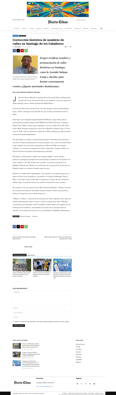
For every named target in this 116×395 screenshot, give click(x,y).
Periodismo (34, 216)
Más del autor (31, 255)
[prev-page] (14, 281)
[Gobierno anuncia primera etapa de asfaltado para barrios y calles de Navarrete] (42, 265)
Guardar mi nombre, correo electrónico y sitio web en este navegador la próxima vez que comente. (41, 321)
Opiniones (19, 33)
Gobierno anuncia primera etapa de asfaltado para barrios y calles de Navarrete (41, 274)
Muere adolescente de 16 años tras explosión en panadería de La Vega (58, 238)
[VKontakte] (94, 383)
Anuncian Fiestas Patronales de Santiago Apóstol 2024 (24, 238)
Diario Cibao (18, 46)
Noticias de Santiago (25, 216)
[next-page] (16, 281)
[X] (18, 50)
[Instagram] (90, 383)
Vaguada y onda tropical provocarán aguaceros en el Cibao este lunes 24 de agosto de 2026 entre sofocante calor (31, 363)
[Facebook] (14, 50)
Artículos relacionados (20, 255)
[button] (101, 28)
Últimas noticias (22, 35)
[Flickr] (85, 383)
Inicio (14, 33)
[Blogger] (77, 383)
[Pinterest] (22, 50)
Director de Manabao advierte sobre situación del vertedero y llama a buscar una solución (21, 274)
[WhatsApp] (26, 50)
